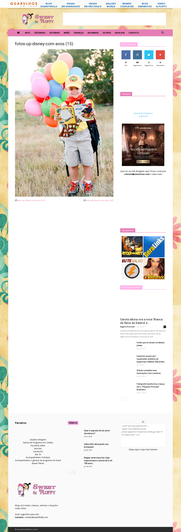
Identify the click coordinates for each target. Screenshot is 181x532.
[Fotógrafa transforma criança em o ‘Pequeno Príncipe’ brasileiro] (127, 387)
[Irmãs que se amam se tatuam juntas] (127, 346)
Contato (134, 32)
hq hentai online (38, 445)
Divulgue (120, 32)
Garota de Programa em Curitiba (38, 442)
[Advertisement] (114, 19)
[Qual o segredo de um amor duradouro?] (75, 434)
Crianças (79, 32)
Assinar (160, 51)
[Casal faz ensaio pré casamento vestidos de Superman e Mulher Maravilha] (127, 360)
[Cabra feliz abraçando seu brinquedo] (75, 448)
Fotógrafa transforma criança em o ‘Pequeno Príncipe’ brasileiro (150, 387)
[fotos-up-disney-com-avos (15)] (64, 196)
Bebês (67, 32)
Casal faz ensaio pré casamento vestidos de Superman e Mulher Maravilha (150, 359)
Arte (27, 32)
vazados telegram (38, 439)
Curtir (126, 51)
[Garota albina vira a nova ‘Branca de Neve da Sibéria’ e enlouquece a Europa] (143, 304)
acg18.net (143, 116)
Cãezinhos (39, 32)
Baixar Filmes (38, 463)
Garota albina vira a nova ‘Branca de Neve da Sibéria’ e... (141, 321)
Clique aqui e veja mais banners (143, 449)
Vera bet (38, 448)
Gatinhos (54, 32)
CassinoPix (38, 451)
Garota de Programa (143, 113)
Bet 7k (38, 454)
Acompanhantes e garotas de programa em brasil (38, 460)
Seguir (137, 51)
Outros (107, 32)
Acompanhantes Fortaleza (38, 457)
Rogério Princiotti (127, 327)
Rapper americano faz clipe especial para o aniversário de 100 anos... (98, 460)
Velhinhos (93, 32)
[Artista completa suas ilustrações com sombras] (127, 374)
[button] (162, 32)
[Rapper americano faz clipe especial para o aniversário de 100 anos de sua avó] (75, 461)
